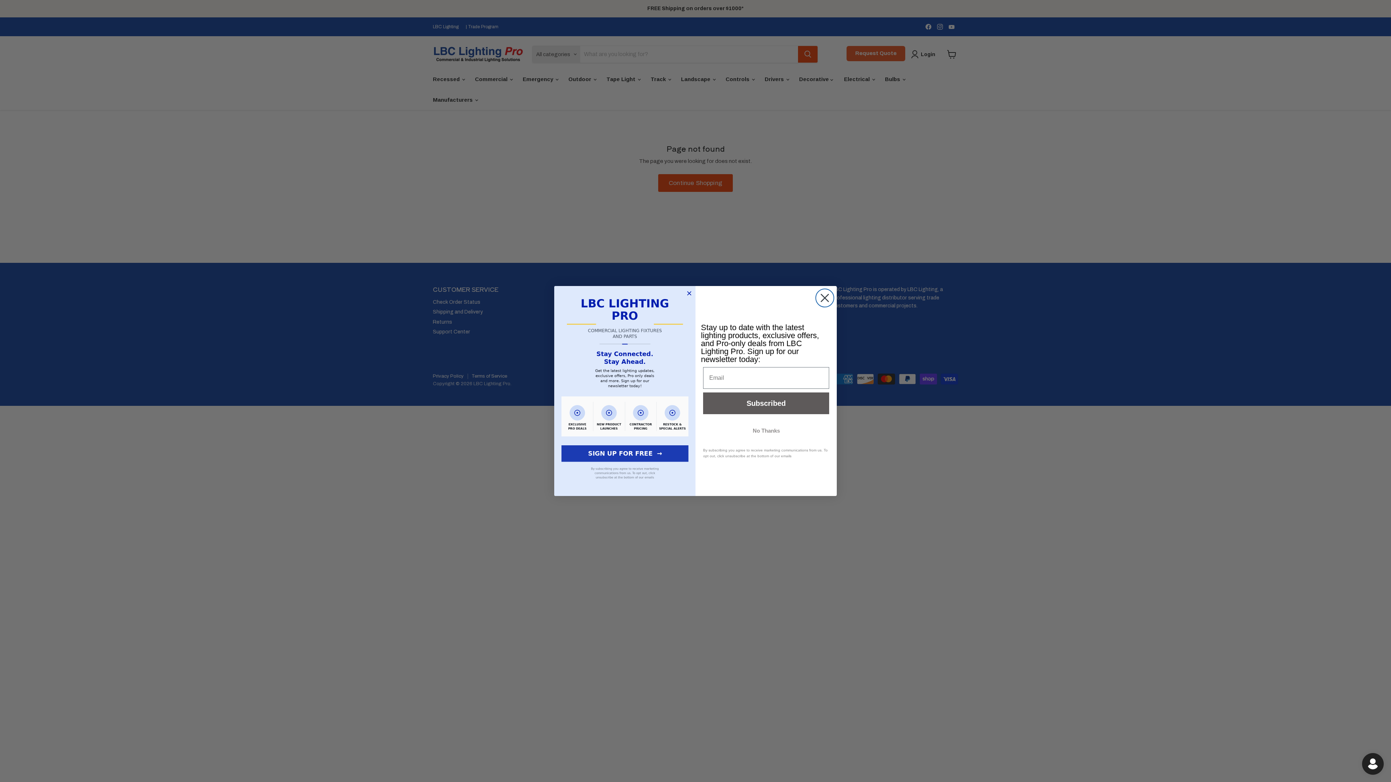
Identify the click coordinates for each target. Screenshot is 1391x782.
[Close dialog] (825, 298)
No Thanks (766, 431)
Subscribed (766, 403)
